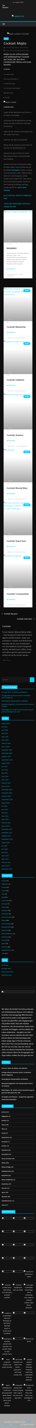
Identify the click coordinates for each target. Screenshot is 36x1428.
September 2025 (7, 760)
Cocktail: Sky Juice (11, 614)
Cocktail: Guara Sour (16, 541)
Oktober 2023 (6, 836)
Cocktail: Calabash (15, 380)
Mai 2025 (5, 773)
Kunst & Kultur (7, 917)
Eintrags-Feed (6, 968)
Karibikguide (18, 50)
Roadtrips (5, 937)
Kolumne (5, 910)
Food (3, 897)
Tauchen (4, 947)
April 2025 (5, 776)
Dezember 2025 (7, 750)
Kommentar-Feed (7, 972)
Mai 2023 (5, 852)
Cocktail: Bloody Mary (17, 488)
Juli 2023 (4, 846)
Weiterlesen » (11, 269)
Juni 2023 (5, 849)
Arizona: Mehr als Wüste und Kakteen (14, 692)
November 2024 (7, 793)
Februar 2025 (6, 783)
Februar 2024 (6, 823)
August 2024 (6, 803)
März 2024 (5, 819)
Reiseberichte (6, 927)
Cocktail (7, 50)
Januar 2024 (6, 826)
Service (4, 940)
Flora (3, 894)
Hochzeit (4, 904)
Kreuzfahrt (5, 914)
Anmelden (5, 965)
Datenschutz (16, 1424)
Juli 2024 (4, 806)
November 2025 (7, 753)
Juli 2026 (4, 727)
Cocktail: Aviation (15, 435)
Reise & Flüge (6, 924)
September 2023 (7, 839)
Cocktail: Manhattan (16, 327)
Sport (3, 943)
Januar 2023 (6, 866)
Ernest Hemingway (13, 170)
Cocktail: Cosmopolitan (18, 594)
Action (4, 881)
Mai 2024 (5, 813)
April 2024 (5, 816)
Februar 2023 (6, 862)
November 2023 (7, 833)
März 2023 (5, 859)
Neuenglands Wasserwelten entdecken (15, 701)
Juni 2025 (5, 770)
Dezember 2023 (7, 829)
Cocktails (16, 47)
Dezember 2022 (7, 869)
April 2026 (5, 737)
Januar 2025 (6, 786)
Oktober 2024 (6, 796)
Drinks (6, 38)
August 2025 (6, 763)
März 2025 (5, 780)
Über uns (28, 1422)
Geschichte (5, 900)
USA (3, 953)
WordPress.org (6, 975)
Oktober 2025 (6, 756)
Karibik (12, 50)
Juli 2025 (4, 766)
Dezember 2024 (7, 790)
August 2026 (6, 723)
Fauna (4, 891)
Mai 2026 (5, 733)
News (3, 920)
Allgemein (5, 884)
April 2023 (5, 856)
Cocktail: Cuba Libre (24, 619)
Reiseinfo (5, 930)
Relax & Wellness (7, 934)
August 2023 (6, 842)
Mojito (27, 50)
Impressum (6, 1424)
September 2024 (7, 799)
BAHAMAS (12, 248)
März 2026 (5, 740)
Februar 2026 (6, 743)
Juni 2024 (5, 809)
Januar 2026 (6, 747)
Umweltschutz (6, 950)
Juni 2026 (5, 730)
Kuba (23, 50)
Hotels (4, 907)
